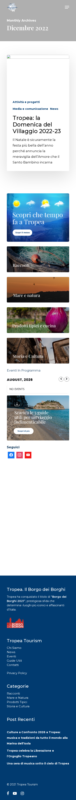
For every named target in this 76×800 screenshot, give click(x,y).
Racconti (13, 693)
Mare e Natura (17, 698)
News (54, 109)
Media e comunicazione (30, 109)
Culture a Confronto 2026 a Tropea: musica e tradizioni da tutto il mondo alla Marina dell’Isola (37, 737)
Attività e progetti (26, 102)
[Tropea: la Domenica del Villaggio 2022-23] (38, 113)
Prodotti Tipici (17, 702)
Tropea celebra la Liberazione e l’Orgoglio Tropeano (30, 753)
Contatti (13, 665)
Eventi (11, 656)
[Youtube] (28, 455)
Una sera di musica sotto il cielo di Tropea (38, 763)
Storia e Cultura (18, 706)
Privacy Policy (17, 673)
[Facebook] (11, 455)
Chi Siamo (14, 648)
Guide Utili (14, 660)
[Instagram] (19, 455)
